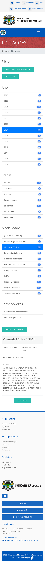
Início (6, 51)
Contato (23, 504)
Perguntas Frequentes (9, 468)
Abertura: (25, 347)
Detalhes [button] (23, 400)
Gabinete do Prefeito (9, 424)
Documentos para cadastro (16, 311)
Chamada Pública (17, 70)
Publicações (6, 450)
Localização (6, 465)
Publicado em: (8, 357)
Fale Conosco (6, 462)
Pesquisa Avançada (15, 329)
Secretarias (6, 429)
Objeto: (6, 365)
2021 (9, 76)
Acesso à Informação (9, 442)
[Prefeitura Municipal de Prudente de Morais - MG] (22, 19)
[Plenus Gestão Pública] (32, 558)
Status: (6, 347)
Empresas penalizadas (13, 317)
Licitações (5, 447)
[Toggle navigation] (38, 32)
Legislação (5, 427)
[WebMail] (5, 496)
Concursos (5, 444)
